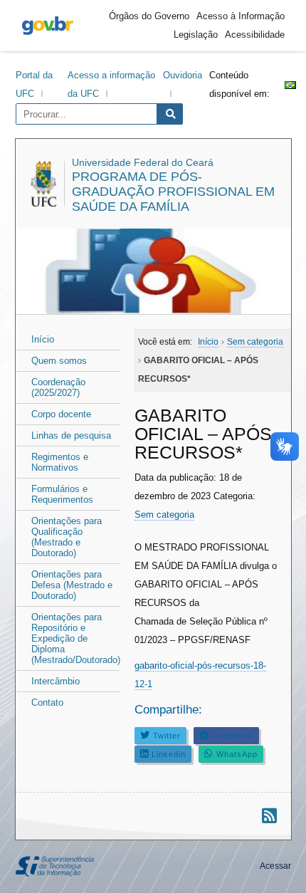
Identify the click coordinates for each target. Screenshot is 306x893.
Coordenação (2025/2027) (58, 387)
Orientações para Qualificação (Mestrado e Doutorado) (66, 537)
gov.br (47, 25)
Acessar (275, 866)
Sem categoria (164, 514)
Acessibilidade (255, 34)
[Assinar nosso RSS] (269, 815)
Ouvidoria (182, 75)
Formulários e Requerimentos (62, 494)
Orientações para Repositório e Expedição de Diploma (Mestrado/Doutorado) (75, 638)
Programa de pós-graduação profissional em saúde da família (173, 191)
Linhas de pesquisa (71, 435)
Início (42, 339)
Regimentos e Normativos (59, 462)
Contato (47, 702)
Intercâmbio (55, 681)
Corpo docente (61, 414)
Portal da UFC (34, 84)
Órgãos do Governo (149, 16)
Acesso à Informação (240, 16)
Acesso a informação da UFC (111, 84)
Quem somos (59, 360)
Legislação (196, 34)
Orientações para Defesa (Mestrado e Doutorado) (71, 585)
